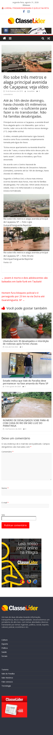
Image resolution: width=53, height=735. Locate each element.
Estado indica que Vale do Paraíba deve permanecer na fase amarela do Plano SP (25, 382)
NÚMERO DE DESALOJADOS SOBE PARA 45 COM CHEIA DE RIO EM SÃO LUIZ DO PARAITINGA (26, 423)
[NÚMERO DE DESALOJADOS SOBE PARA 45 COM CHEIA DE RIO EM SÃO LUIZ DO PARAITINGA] (26, 393)
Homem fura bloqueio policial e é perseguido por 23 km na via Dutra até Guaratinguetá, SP (23, 296)
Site (3, 515)
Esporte (5, 644)
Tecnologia (6, 686)
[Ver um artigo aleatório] (48, 38)
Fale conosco (7, 682)
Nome (5, 488)
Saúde (4, 652)
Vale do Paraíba (8, 673)
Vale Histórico (7, 677)
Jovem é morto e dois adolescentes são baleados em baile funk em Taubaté (25, 279)
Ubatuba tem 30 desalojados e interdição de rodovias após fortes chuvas (26, 342)
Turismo (5, 669)
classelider (31, 91)
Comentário (7, 451)
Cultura (4, 640)
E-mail (5, 502)
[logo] (20, 606)
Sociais (4, 656)
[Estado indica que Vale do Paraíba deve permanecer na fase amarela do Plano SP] (26, 353)
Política (5, 648)
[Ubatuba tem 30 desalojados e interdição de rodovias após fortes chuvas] (26, 314)
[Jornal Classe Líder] (4, 38)
